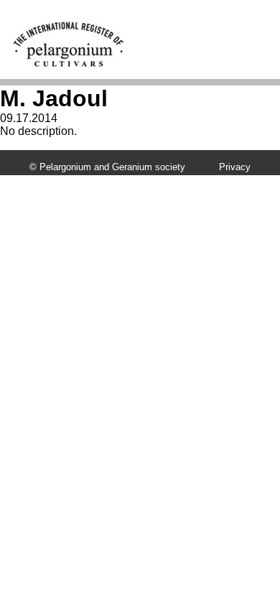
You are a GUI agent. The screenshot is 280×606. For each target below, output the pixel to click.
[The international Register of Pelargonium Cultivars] (68, 25)
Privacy (235, 167)
